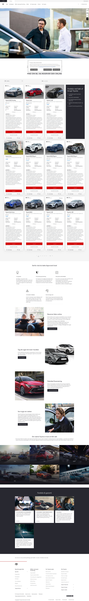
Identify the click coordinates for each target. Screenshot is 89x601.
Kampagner (11, 4)
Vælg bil (13, 131)
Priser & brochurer (18, 585)
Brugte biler (17, 574)
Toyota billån (32, 572)
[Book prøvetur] (87, 13)
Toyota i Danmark (64, 584)
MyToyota (47, 588)
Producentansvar (71, 599)
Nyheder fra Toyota (64, 571)
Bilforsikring (32, 581)
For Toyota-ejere (33, 4)
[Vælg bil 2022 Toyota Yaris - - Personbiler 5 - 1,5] (13, 148)
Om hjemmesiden (51, 599)
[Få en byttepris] (87, 16)
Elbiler (27, 4)
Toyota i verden (64, 589)
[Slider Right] (22, 92)
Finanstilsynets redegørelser (35, 577)
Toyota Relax (48, 584)
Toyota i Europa (64, 587)
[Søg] (78, 4)
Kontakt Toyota (64, 577)
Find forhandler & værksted (51, 573)
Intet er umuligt (64, 575)
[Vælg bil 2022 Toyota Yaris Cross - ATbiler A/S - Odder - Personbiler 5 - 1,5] (13, 204)
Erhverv (39, 4)
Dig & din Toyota (49, 579)
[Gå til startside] (3, 4)
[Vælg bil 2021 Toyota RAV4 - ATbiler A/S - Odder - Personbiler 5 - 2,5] (34, 204)
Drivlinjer (16, 578)
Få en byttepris (18, 581)
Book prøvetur (86, 1)
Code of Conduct (65, 582)
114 (50, 255)
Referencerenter (33, 579)
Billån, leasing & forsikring (20, 4)
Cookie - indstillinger (34, 69)
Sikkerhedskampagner (50, 586)
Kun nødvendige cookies (47, 69)
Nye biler (16, 571)
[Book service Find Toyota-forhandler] (87, 18)
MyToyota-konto (84, 4)
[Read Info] (10, 113)
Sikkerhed (48, 582)
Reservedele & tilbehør (50, 577)
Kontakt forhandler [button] (13, 134)
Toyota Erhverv (18, 588)
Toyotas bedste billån (34, 574)
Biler (7, 4)
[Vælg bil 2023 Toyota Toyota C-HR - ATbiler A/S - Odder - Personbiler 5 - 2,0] (54, 204)
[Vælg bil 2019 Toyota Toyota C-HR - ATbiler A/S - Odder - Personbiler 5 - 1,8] (75, 204)
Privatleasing (32, 583)
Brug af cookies (58, 599)
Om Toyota (44, 4)
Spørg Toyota (63, 579)
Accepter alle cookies (56, 69)
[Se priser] (87, 10)
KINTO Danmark (33, 585)
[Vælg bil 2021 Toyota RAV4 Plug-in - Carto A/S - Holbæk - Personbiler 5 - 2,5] (34, 148)
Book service (48, 571)
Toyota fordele (64, 573)
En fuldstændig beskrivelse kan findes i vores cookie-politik (46, 66)
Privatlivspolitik (64, 599)
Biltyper (16, 583)
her (29, 557)
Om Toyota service (49, 575)
